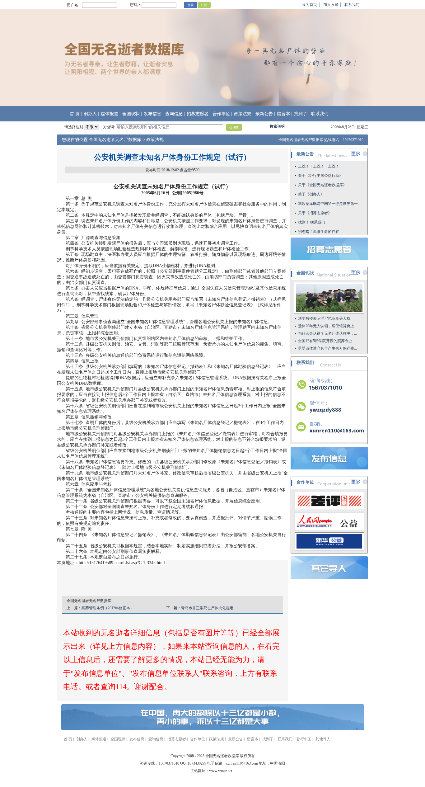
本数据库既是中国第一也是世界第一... (329, 193)
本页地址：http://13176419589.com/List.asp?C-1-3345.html (111, 562)
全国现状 (131, 113)
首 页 (75, 113)
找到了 (300, 113)
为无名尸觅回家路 (313, 230)
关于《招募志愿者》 (315, 202)
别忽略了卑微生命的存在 (318, 221)
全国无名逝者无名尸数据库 (115, 139)
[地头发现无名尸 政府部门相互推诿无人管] (329, 312)
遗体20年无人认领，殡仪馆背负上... (327, 326)
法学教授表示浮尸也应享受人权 (324, 318)
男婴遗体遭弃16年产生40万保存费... (327, 348)
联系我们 (351, 4)
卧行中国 (304, 739)
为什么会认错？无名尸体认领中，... (327, 333)
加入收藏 (330, 4)
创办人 (90, 113)
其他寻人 (322, 739)
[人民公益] (329, 529)
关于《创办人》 (311, 183)
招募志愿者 (197, 113)
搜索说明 (277, 126)
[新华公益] (329, 549)
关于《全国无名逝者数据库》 (322, 174)
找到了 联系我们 (311, 212)
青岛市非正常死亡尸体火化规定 (207, 608)
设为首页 (309, 4)
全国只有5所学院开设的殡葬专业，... (328, 341)
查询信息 (174, 113)
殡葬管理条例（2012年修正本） (108, 608)
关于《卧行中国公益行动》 (320, 165)
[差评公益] (329, 509)
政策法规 (242, 113)
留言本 (283, 113)
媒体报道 (109, 113)
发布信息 (152, 113)
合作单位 (221, 113)
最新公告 (264, 113)
